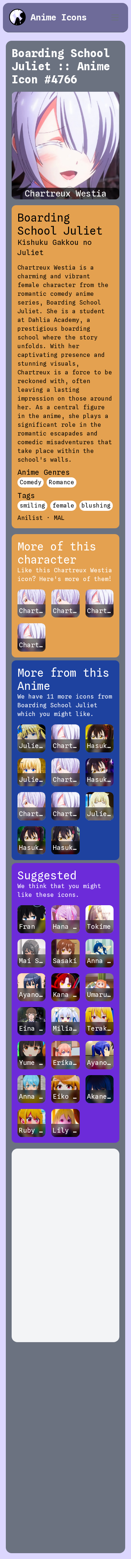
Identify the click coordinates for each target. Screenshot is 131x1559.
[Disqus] (65, 1245)
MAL (59, 517)
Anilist (30, 517)
